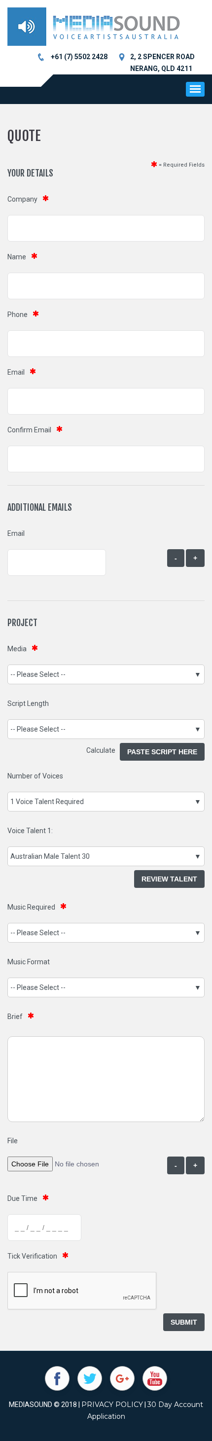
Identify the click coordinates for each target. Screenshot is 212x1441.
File (12, 1141)
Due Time (22, 1198)
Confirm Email (29, 430)
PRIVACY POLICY (112, 1404)
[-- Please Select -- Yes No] (106, 933)
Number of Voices (35, 776)
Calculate (103, 750)
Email (16, 372)
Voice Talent (26, 831)
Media (17, 649)
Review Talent (169, 879)
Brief (15, 1016)
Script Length (28, 703)
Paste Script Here (162, 752)
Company (22, 199)
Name (16, 257)
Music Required (31, 907)
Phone (17, 314)
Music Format (28, 962)
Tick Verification (32, 1256)
